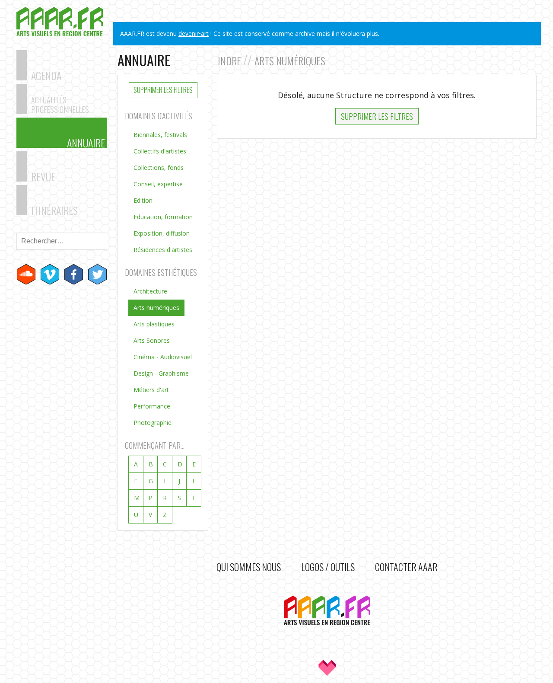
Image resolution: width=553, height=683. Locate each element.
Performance (151, 406)
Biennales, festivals (160, 135)
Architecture (150, 291)
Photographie (152, 422)
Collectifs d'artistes (159, 151)
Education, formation (163, 217)
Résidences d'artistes (162, 250)
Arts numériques (156, 307)
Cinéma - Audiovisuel (162, 357)
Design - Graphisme (161, 373)
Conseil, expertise (158, 184)
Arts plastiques (154, 324)
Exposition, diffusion (161, 233)
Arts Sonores (151, 340)
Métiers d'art (151, 390)
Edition (143, 200)
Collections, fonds (158, 167)
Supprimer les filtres (163, 90)
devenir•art (193, 33)
